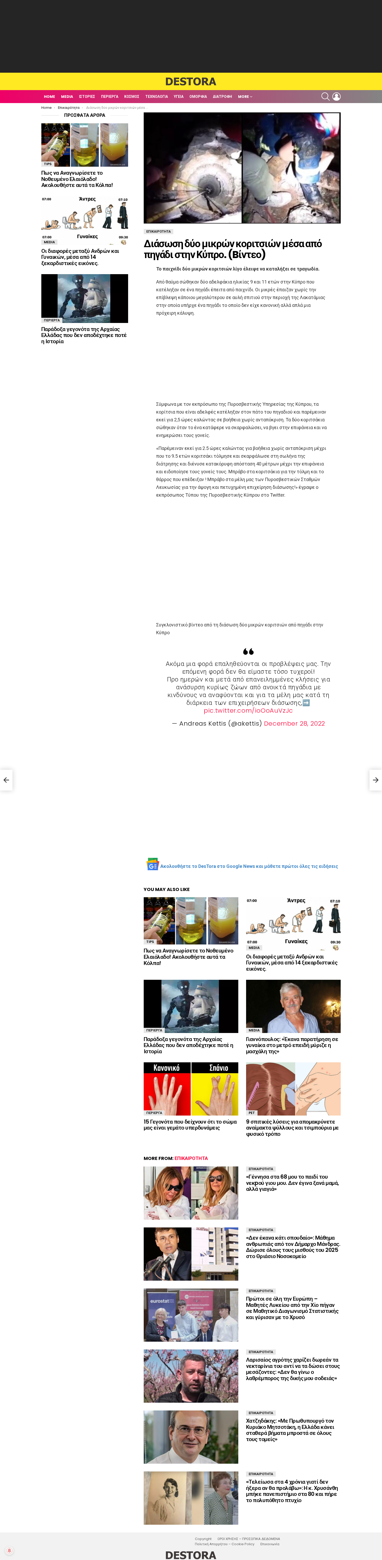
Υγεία (178, 96)
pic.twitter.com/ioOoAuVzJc (248, 710)
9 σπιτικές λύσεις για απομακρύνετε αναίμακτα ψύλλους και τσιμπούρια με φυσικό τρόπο (292, 1128)
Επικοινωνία (269, 1544)
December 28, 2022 (294, 723)
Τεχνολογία (156, 96)
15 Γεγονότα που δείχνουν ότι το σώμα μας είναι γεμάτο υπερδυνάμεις (190, 1125)
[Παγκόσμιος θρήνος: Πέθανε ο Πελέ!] (6, 780)
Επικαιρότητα (191, 1158)
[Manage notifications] (9, 1551)
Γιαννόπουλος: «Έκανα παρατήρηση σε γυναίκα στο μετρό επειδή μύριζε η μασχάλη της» (292, 1045)
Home (49, 96)
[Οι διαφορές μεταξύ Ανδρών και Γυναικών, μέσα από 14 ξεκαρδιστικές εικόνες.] (293, 923)
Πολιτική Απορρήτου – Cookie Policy (224, 1544)
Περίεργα (109, 96)
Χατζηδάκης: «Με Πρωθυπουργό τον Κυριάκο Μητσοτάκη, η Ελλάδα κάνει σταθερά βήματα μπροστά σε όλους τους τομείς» (290, 1430)
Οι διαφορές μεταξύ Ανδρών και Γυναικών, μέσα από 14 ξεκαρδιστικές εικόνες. (292, 963)
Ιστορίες (87, 96)
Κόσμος (131, 96)
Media (67, 96)
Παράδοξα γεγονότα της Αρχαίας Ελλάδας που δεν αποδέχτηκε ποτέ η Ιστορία (188, 1045)
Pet (252, 1112)
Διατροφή (222, 96)
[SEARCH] (325, 96)
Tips (150, 941)
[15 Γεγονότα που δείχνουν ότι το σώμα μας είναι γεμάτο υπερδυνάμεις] (191, 1089)
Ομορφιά (198, 96)
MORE (243, 96)
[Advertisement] (191, 36)
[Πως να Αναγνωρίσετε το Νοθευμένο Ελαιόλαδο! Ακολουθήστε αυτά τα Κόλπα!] (191, 920)
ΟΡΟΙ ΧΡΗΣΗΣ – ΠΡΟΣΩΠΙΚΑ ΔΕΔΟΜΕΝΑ (249, 1539)
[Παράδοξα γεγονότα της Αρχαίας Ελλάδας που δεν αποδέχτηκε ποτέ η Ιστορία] (191, 1006)
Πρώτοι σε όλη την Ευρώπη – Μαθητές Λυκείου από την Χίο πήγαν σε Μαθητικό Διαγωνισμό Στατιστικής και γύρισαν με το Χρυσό (292, 1308)
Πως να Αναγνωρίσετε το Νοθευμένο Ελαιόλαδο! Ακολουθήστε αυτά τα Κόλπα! (188, 957)
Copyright (203, 1539)
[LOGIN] (336, 96)
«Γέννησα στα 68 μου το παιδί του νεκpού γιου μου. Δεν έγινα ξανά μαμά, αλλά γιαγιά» (292, 1183)
